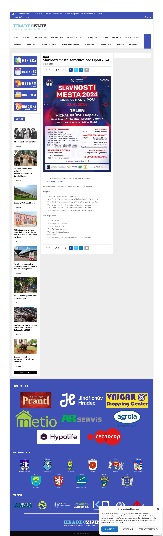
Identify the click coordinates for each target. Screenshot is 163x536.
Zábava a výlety (74, 38)
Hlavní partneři (132, 38)
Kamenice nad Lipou (55, 181)
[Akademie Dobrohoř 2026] (25, 131)
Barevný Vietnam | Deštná (25, 203)
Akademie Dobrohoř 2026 (25, 142)
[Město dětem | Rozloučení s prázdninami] (25, 285)
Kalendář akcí (57, 14)
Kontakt (99, 14)
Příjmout (109, 529)
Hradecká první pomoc (71, 14)
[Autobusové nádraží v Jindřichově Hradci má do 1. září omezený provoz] (25, 253)
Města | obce (92, 38)
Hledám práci (57, 38)
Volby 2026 (133, 45)
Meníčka (48, 14)
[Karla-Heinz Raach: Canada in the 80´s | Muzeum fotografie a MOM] (25, 314)
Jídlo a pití (31, 45)
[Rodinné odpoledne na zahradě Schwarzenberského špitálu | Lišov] (25, 158)
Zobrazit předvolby (148, 529)
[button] (158, 509)
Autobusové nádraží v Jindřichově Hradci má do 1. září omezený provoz (25, 267)
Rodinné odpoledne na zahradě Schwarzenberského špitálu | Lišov (24, 172)
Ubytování (116, 38)
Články (26, 38)
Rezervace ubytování (88, 14)
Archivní (46, 56)
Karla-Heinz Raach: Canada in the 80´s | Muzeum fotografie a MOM (25, 328)
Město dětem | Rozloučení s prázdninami (25, 297)
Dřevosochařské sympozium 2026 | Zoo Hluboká (24, 359)
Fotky (105, 38)
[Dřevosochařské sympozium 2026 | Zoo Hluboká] (25, 346)
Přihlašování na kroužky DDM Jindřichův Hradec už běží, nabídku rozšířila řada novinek (25, 233)
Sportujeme (106, 45)
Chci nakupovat (49, 45)
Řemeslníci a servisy (70, 45)
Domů (16, 38)
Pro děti (17, 45)
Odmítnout (128, 529)
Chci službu (90, 45)
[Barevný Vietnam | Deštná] (25, 192)
